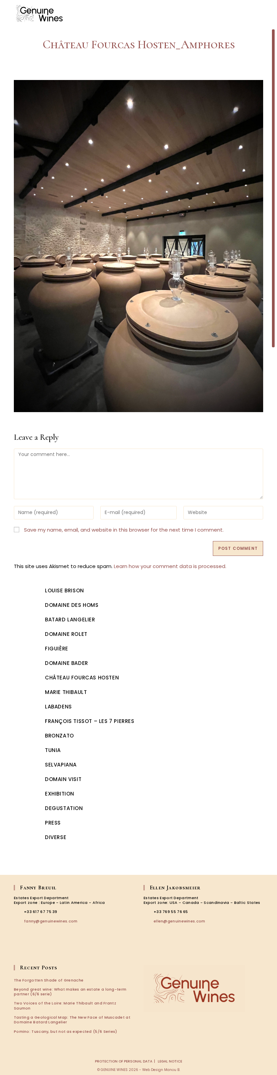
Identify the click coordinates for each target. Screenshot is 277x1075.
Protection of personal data (123, 1061)
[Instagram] (28, 950)
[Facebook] (18, 950)
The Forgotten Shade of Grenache (48, 980)
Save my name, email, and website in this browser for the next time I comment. (124, 529)
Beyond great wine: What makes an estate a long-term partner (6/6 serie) (70, 992)
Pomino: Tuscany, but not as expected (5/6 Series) (65, 1031)
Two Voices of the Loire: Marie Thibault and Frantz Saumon (65, 1005)
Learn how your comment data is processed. (170, 566)
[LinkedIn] (38, 950)
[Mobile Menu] (263, 13)
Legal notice (170, 1061)
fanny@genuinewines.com (51, 921)
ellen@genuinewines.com (179, 921)
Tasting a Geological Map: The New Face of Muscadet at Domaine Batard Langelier (72, 1020)
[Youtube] (47, 950)
